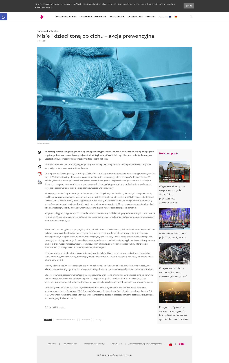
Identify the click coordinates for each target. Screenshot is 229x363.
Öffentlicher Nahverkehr (171, 180)
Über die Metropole (66, 17)
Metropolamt (135, 17)
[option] (174, 183)
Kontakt (150, 17)
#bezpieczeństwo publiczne (65, 320)
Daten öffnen (116, 17)
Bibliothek (51, 343)
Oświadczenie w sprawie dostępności (145, 343)
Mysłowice (180, 300)
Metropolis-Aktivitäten (93, 17)
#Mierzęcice (86, 320)
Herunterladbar (70, 343)
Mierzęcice (41, 31)
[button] (3, 16)
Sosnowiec (180, 227)
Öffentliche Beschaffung (94, 343)
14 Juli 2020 (41, 41)
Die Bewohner (53, 31)
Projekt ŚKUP (116, 343)
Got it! (189, 6)
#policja (99, 320)
